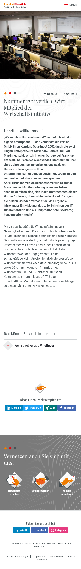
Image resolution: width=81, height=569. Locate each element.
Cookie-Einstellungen (17, 556)
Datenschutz (56, 556)
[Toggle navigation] (70, 5)
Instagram (60, 530)
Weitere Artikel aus (34, 345)
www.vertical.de (43, 286)
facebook (42, 530)
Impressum (39, 556)
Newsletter (42, 559)
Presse (71, 556)
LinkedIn (23, 530)
